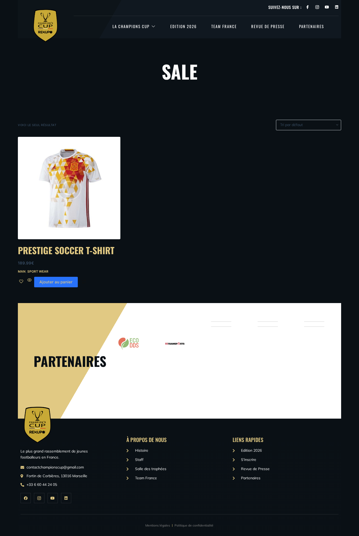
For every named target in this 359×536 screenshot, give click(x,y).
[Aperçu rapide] (29, 282)
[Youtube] (327, 7)
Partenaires (311, 26)
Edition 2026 (183, 26)
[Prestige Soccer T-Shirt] (69, 188)
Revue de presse (268, 26)
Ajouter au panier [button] (56, 281)
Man (21, 271)
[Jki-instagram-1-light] (317, 7)
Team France (224, 26)
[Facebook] (25, 498)
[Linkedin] (337, 7)
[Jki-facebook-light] (307, 7)
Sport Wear (37, 271)
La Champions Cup (131, 26)
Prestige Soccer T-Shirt (66, 250)
